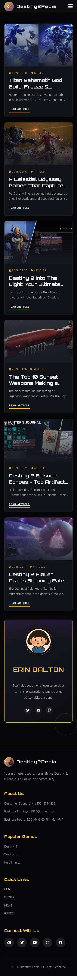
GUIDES (9, 913)
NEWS (8, 905)
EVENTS (9, 897)
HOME (8, 889)
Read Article (19, 109)
